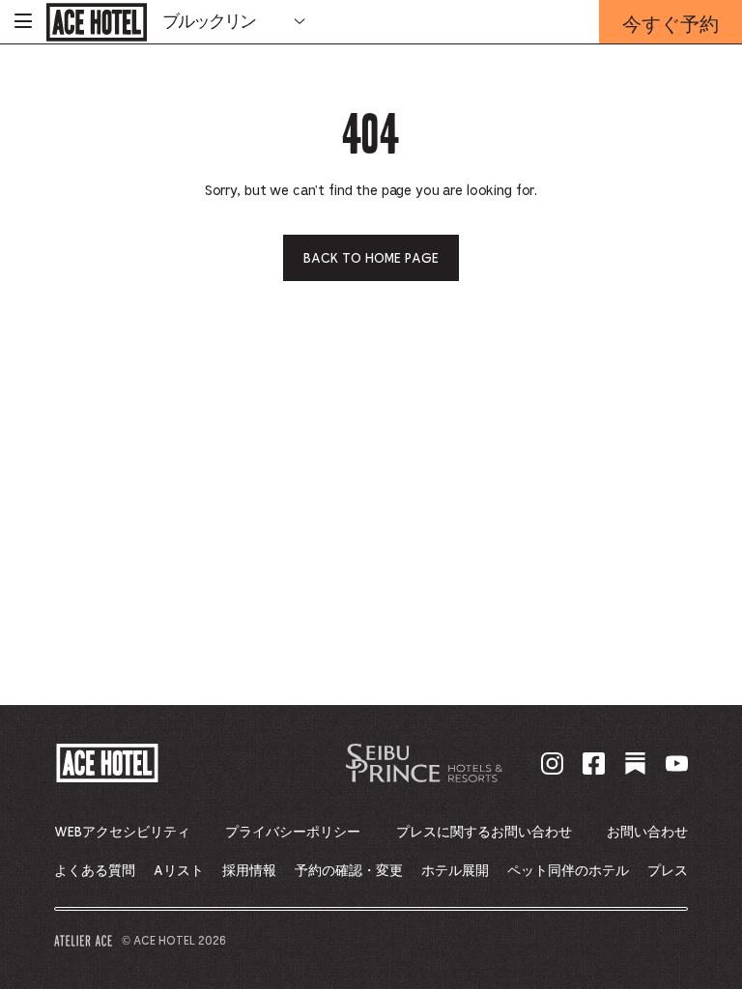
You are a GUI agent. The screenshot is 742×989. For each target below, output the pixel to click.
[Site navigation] (23, 21)
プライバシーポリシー (292, 832)
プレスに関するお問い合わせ (484, 832)
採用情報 (249, 871)
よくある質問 (94, 871)
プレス (667, 871)
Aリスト (179, 871)
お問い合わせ (647, 832)
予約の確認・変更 (349, 871)
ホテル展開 (455, 871)
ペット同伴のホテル (568, 871)
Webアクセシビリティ (122, 832)
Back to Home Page (371, 259)
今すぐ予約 (670, 27)
